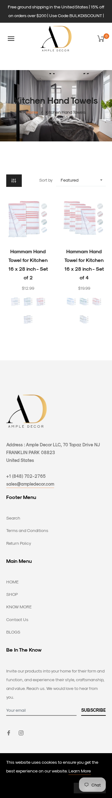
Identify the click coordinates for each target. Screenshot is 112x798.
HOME (12, 581)
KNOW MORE (19, 606)
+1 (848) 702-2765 (26, 476)
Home (32, 112)
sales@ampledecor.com (30, 484)
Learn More (79, 770)
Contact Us (17, 619)
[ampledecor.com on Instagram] (21, 732)
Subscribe (93, 710)
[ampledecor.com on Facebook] (8, 732)
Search (13, 517)
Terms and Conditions (27, 530)
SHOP (12, 594)
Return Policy (18, 543)
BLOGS (13, 631)
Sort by (46, 180)
